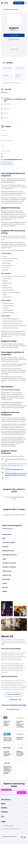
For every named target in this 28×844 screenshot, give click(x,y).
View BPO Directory (7, 528)
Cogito (4, 559)
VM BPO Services (7, 571)
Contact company (6, 163)
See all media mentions (12, 709)
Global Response (6, 534)
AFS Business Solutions (8, 542)
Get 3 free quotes (19, 2)
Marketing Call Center (8, 550)
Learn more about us (14, 694)
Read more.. (4, 92)
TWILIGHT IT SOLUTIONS (9, 567)
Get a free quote (14, 35)
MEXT (4, 538)
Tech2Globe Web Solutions (9, 555)
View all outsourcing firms (11, 9)
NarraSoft (5, 587)
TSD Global (5, 546)
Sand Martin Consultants (9, 563)
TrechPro (4, 583)
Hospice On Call (6, 575)
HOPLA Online (6, 579)
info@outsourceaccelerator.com (11, 828)
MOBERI (4, 591)
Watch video (14, 700)
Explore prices (21, 792)
